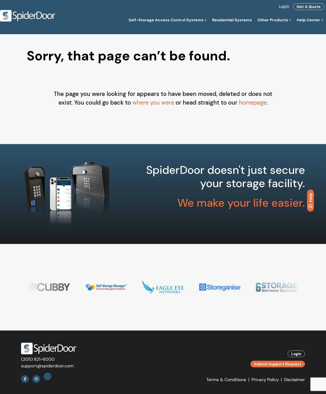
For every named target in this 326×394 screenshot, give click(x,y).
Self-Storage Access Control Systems (166, 20)
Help (310, 197)
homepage (253, 102)
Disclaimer (294, 379)
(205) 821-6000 (38, 359)
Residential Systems (232, 20)
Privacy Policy (265, 379)
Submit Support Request (277, 364)
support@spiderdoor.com (47, 366)
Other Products (272, 20)
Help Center (308, 20)
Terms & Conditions (226, 379)
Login (284, 6)
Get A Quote (309, 6)
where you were (153, 102)
